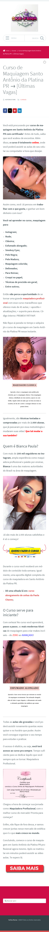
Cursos (23, 100)
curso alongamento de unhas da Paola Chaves (22, 595)
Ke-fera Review (12, 920)
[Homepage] (24, 18)
